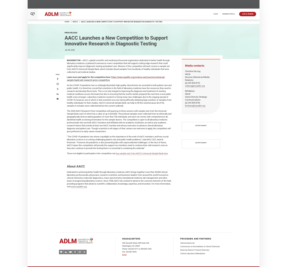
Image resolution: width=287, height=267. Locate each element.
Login (215, 14)
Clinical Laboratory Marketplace (192, 253)
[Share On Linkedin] (58, 94)
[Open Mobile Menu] (33, 14)
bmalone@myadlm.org (195, 105)
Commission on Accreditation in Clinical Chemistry (200, 246)
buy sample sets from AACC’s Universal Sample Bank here (142, 153)
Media (75, 22)
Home (67, 22)
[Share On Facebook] (58, 79)
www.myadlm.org (79, 186)
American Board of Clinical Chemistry (194, 250)
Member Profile (228, 14)
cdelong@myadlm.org (195, 86)
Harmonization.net (187, 243)
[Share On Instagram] (58, 84)
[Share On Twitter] (58, 89)
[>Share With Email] (57, 99)
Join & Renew (247, 14)
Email (124, 255)
